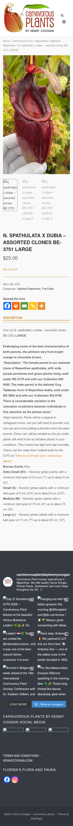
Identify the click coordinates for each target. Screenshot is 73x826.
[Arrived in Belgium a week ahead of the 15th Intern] (19, 681)
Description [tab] (12, 318)
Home (6, 41)
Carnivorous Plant (22, 41)
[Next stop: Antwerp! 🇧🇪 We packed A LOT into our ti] (54, 647)
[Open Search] (62, 16)
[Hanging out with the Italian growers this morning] (54, 612)
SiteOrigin (36, 818)
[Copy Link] (33, 306)
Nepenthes (41, 41)
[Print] (16, 306)
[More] (41, 306)
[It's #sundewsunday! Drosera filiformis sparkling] (54, 681)
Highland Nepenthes (29, 289)
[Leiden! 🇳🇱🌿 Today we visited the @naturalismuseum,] (19, 647)
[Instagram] (14, 779)
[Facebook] (7, 306)
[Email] (24, 306)
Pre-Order (48, 289)
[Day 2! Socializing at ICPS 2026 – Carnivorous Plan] (19, 612)
